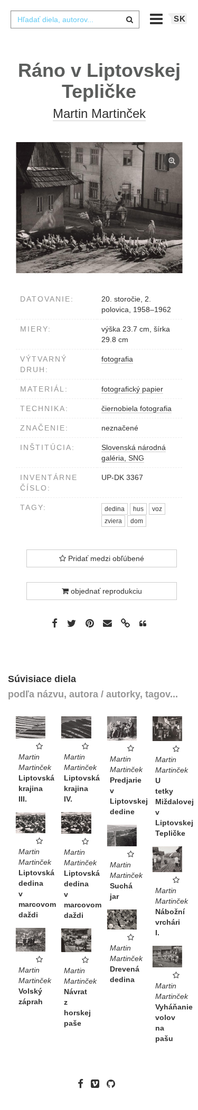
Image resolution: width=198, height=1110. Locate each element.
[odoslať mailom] (108, 623)
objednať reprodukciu (105, 591)
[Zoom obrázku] (99, 208)
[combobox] (75, 19)
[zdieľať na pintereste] (90, 623)
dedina (115, 509)
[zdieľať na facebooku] (54, 623)
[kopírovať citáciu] (143, 624)
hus (138, 509)
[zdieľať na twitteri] (71, 623)
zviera (113, 521)
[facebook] (83, 1083)
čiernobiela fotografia (136, 408)
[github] (113, 1083)
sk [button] (180, 18)
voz (157, 509)
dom (136, 521)
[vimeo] (98, 1083)
